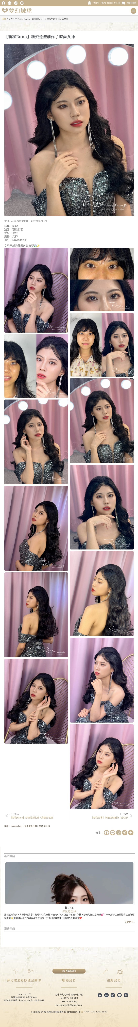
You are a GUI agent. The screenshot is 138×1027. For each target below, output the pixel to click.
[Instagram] (118, 832)
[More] (130, 832)
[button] (133, 11)
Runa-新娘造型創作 (17, 221)
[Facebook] (106, 832)
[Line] (112, 832)
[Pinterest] (124, 832)
